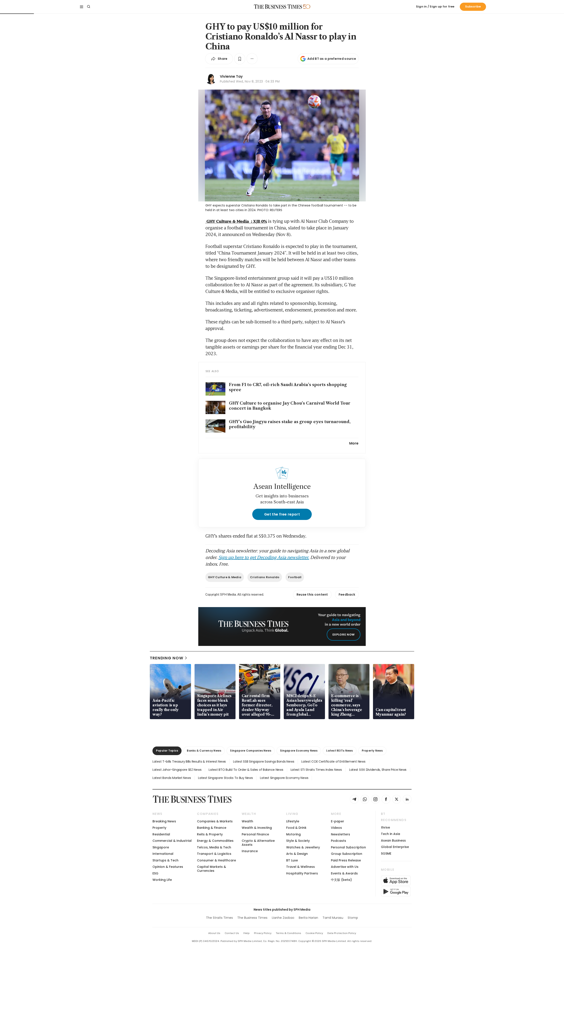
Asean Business (393, 840)
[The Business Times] (278, 6)
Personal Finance (255, 834)
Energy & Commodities (215, 840)
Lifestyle (292, 821)
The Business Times (252, 917)
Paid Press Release (346, 860)
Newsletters (340, 834)
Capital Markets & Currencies (211, 869)
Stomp (353, 917)
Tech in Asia (390, 834)
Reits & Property (210, 834)
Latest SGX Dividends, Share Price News (377, 769)
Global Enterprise (395, 847)
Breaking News (164, 821)
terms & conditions (288, 933)
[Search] (88, 6)
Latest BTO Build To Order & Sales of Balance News (246, 769)
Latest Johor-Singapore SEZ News (176, 769)
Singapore (160, 847)
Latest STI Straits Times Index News (316, 769)
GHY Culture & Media (224, 577)
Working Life (162, 880)
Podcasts (338, 840)
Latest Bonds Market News (171, 778)
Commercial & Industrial (172, 840)
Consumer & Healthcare (216, 860)
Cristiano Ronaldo (264, 577)
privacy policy (262, 933)
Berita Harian (308, 917)
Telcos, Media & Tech (214, 847)
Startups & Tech (165, 860)
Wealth (247, 821)
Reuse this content (312, 594)
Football (294, 577)
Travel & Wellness (300, 867)
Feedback (347, 594)
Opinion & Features (167, 867)
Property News (372, 750)
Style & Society (298, 840)
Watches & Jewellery (303, 847)
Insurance (250, 851)
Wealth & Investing (257, 827)
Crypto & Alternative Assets (258, 842)
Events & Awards (344, 873)
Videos (336, 827)
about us (214, 933)
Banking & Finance (211, 827)
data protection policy (341, 933)
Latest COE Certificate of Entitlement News (333, 761)
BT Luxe (292, 860)
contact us (232, 933)
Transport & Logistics (214, 854)
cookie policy (314, 933)
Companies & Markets (215, 821)
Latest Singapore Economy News (284, 778)
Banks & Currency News (204, 750)
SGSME (386, 853)
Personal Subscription (348, 847)
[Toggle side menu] (81, 6)
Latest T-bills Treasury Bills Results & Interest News (189, 761)
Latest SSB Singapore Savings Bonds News (263, 761)
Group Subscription (346, 854)
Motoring (293, 834)
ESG (155, 873)
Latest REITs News (339, 750)
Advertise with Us (344, 867)
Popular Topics (167, 750)
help (246, 933)
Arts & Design (297, 854)
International (162, 854)
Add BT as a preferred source (331, 58)
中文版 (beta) (341, 880)
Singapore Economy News (298, 750)
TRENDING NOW (166, 658)
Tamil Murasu (333, 917)
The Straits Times (219, 917)
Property (159, 827)
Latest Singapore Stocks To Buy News (225, 778)
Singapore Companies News (250, 750)
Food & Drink (296, 827)
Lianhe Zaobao (283, 917)
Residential (161, 834)
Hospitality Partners (302, 873)
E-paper (337, 821)
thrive (385, 827)
